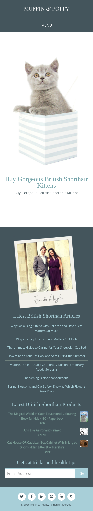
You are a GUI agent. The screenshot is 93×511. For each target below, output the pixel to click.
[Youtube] (61, 497)
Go (82, 473)
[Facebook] (32, 497)
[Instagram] (71, 497)
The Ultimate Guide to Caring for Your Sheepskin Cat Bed (46, 347)
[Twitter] (22, 497)
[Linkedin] (42, 497)
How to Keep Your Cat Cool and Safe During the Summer (46, 356)
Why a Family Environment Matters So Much (46, 339)
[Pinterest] (52, 497)
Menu (46, 25)
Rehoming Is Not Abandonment (46, 378)
